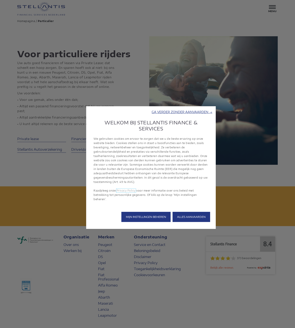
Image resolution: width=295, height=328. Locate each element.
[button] (182, 112)
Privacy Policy (126, 190)
